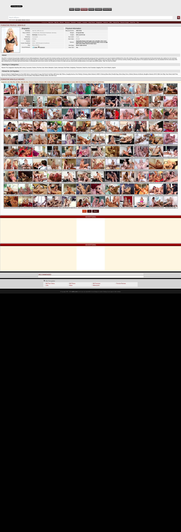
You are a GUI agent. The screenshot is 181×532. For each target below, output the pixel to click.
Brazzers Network (6, 74)
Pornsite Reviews (121, 283)
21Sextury (85, 74)
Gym (43, 67)
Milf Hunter (56, 74)
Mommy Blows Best (106, 74)
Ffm (102, 67)
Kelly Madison (36, 75)
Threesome (79, 67)
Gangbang (73, 67)
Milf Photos (72, 283)
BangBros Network (148, 74)
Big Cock (51, 22)
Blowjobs (67, 22)
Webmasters (96, 285)
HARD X (98, 74)
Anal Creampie (92, 67)
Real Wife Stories (25, 74)
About (70, 285)
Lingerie (113, 67)
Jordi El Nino (100, 82)
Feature (34, 67)
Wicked (131, 74)
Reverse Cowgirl (125, 22)
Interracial (60, 67)
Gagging (98, 67)
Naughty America (70, 74)
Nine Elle (12, 82)
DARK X (15, 75)
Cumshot (84, 22)
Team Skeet (169, 74)
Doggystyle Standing (13, 67)
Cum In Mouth (107, 67)
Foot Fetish (66, 67)
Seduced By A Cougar (36, 74)
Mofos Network (92, 74)
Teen (138, 22)
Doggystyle (99, 22)
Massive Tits (5, 67)
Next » (95, 211)
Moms (46, 67)
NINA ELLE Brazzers (81, 82)
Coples (56, 67)
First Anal (39, 67)
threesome (23, 19)
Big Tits (56, 22)
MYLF (155, 74)
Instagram (42, 47)
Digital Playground (16, 74)
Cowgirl (79, 22)
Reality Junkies (44, 75)
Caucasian (29, 67)
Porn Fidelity (79, 74)
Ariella (48, 82)
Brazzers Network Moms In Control (65, 82)
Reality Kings (115, 74)
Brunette (73, 22)
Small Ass (84, 67)
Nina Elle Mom (25, 82)
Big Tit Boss (63, 74)
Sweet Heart (20, 75)
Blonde (62, 22)
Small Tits (132, 22)
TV (96, 82)
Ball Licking (23, 67)
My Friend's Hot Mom (47, 74)
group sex (28, 19)
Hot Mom (18, 82)
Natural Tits (116, 22)
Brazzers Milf (42, 82)
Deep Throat (92, 22)
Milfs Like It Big (161, 74)
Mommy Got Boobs (138, 74)
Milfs (110, 22)
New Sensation (28, 75)
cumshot (19, 19)
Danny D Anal (91, 82)
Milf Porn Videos (50, 283)
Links (47, 285)
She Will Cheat (53, 75)
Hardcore (105, 22)
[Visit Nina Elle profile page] (10, 52)
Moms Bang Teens (124, 74)
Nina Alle (53, 82)
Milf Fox (90, 4)
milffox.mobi (74, 291)
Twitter (35, 47)
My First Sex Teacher (7, 75)
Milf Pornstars (96, 283)
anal (16, 19)
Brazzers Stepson (34, 82)
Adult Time (175, 74)
